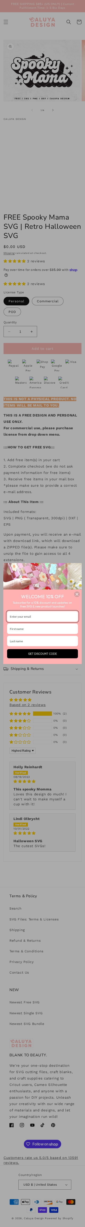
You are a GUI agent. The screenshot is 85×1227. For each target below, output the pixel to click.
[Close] (77, 594)
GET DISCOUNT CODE (42, 653)
